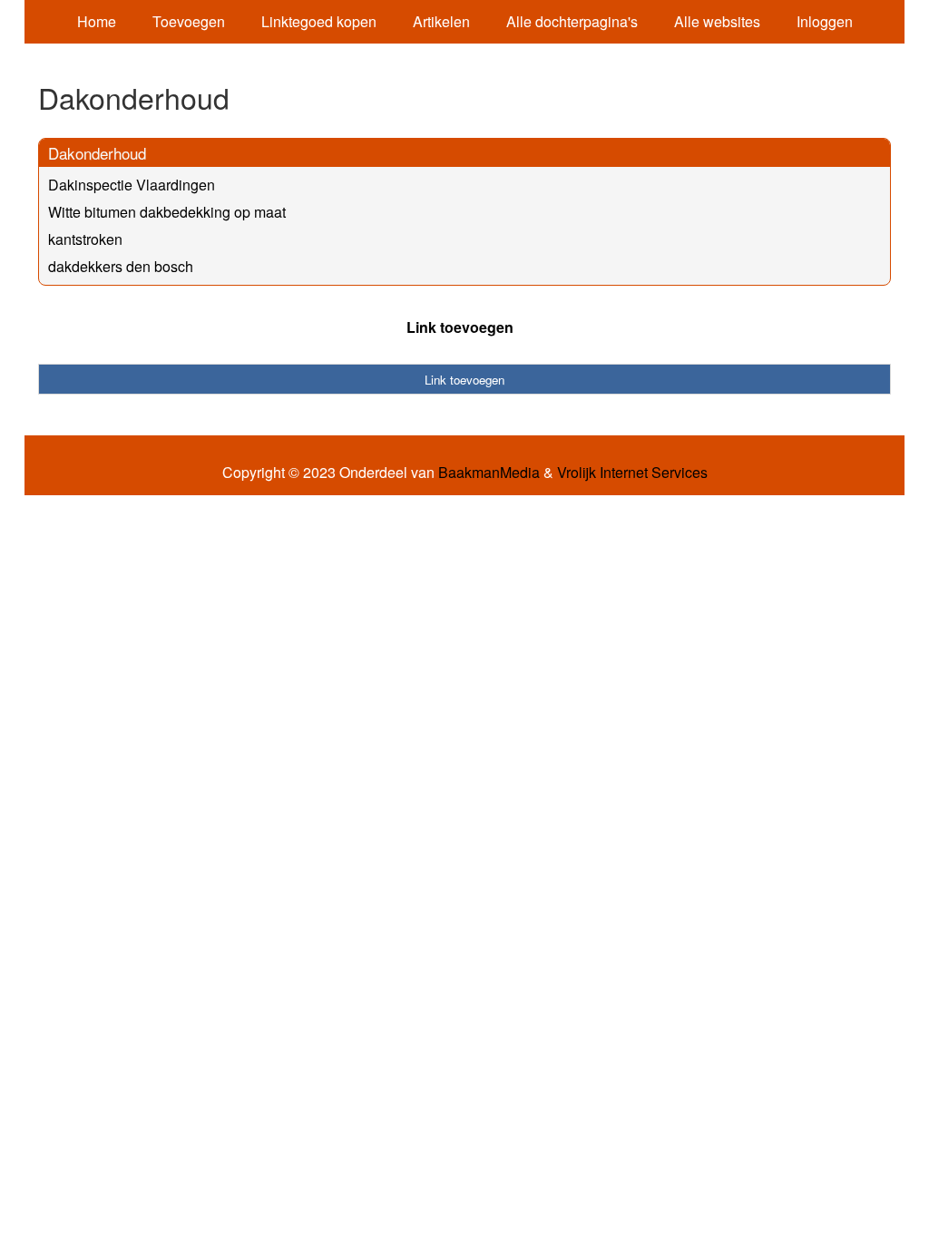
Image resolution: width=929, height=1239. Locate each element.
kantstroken (85, 239)
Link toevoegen (459, 327)
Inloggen (825, 21)
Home (96, 21)
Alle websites (717, 21)
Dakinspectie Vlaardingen (131, 184)
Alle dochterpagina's (572, 21)
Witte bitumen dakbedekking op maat (167, 211)
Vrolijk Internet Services (632, 472)
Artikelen (441, 21)
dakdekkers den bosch (120, 266)
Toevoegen (188, 21)
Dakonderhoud (97, 152)
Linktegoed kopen (318, 21)
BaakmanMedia (489, 472)
